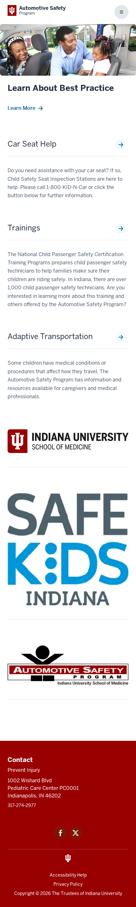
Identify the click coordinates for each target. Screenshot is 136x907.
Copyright (24, 893)
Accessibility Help (68, 875)
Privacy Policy (68, 884)
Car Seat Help (32, 144)
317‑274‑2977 (22, 805)
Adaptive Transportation (50, 336)
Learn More (21, 108)
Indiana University (103, 893)
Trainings (24, 228)
